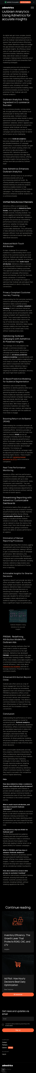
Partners (4, 1045)
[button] (32, 7)
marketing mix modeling (11, 666)
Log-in (4, 1054)
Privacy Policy (6, 1069)
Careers (4, 1047)
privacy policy (9, 1025)
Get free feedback (25, 2)
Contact (4, 1042)
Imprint (4, 1072)
